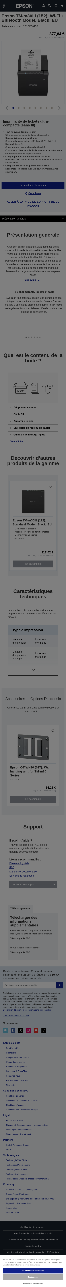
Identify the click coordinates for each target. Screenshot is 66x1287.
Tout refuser (33, 1277)
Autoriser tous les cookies (33, 1270)
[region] (33, 1271)
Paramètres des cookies (33, 1283)
